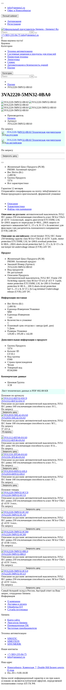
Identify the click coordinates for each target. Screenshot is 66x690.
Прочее (11, 67)
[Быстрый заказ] (2, 435)
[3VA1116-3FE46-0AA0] (14, 454)
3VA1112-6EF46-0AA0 (13, 440)
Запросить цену (9, 156)
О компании (13, 601)
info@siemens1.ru (16, 7)
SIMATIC (12, 638)
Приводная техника (17, 56)
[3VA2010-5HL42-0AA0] (14, 415)
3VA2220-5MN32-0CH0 (13, 534)
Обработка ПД (15, 607)
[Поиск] (36, 32)
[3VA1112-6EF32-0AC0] (14, 398)
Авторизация (14, 21)
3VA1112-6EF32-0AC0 (13, 401)
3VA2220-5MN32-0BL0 (13, 554)
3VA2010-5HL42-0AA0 (13, 418)
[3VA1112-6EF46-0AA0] (14, 437)
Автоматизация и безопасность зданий (27, 65)
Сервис (11, 62)
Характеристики (16, 206)
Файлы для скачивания (19, 209)
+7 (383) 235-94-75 (11, 35)
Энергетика (13, 59)
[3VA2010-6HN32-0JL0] (14, 471)
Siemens (11, 118)
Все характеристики (18, 183)
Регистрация (14, 24)
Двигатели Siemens (17, 622)
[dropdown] (2, 3)
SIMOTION (13, 641)
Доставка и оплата (17, 604)
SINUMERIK (14, 644)
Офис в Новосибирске (19, 10)
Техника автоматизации (20, 51)
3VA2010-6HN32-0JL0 (13, 474)
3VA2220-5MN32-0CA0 (13, 515)
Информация (8, 596)
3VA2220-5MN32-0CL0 (13, 573)
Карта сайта (13, 620)
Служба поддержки (17, 609)
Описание (12, 203)
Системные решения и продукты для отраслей (31, 54)
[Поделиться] (2, 162)
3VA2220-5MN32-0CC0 (13, 495)
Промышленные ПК (18, 625)
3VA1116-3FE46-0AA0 (13, 457)
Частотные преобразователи (22, 628)
